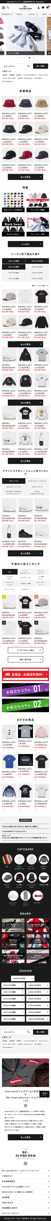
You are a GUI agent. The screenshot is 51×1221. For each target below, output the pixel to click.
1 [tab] (17, 57)
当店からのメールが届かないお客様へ (18, 1192)
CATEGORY (32, 14)
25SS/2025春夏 (9, 985)
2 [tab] (21, 57)
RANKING (19, 14)
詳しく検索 (40, 66)
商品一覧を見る (25, 659)
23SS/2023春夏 (9, 999)
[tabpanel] (25, 36)
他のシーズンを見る (40, 285)
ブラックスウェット (7, 81)
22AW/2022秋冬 (34, 999)
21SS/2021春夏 (9, 1012)
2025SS (18, 75)
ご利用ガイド (7, 1176)
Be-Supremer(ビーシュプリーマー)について (20, 1170)
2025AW (11, 75)
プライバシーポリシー (11, 1213)
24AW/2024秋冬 (34, 985)
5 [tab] (33, 57)
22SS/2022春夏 (9, 1005)
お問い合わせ (7, 1202)
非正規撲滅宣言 (8, 1181)
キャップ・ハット (43, 75)
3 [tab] (25, 57)
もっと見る (26, 176)
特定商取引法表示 (9, 1208)
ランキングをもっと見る (25, 650)
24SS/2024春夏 (9, 992)
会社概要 (6, 1197)
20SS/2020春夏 (9, 1019)
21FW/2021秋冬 (34, 1005)
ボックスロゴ (38, 78)
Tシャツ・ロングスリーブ (30, 75)
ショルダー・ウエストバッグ (24, 78)
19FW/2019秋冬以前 (36, 1019)
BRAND (44, 14)
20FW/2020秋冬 (34, 1012)
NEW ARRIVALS (6, 14)
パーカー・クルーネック (8, 78)
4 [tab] (29, 57)
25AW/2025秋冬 (19, 978)
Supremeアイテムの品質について (16, 1186)
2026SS (4, 75)
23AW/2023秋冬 (34, 992)
